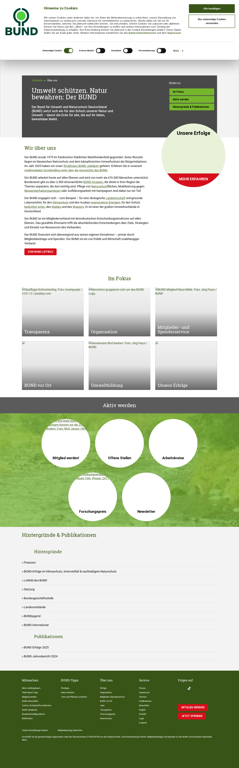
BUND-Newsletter (30, 701)
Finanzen (30, 562)
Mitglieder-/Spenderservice (112, 697)
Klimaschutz (60, 202)
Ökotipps (65, 688)
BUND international (36, 625)
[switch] (100, 50)
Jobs (102, 705)
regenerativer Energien (105, 202)
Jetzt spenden (191, 716)
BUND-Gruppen (93, 182)
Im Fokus (178, 91)
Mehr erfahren (193, 179)
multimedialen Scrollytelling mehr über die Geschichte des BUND (65, 170)
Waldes (56, 207)
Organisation (106, 692)
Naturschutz (99, 186)
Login (141, 718)
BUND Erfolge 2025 (36, 647)
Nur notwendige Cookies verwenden (212, 21)
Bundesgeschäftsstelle (38, 598)
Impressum (174, 32)
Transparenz (106, 710)
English (142, 710)
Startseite (37, 80)
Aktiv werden (181, 99)
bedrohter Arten (34, 207)
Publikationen (145, 701)
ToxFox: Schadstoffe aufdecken (36, 705)
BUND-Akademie (29, 710)
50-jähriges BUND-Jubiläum (81, 166)
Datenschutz (106, 718)
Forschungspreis (107, 714)
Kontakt (142, 714)
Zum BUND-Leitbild (40, 251)
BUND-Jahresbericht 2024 (41, 656)
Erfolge (103, 688)
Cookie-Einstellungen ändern (35, 730)
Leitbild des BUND (35, 580)
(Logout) (143, 722)
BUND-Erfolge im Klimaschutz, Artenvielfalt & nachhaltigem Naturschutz (70, 571)
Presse (142, 688)
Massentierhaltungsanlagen (42, 190)
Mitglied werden (29, 697)
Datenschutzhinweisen (142, 32)
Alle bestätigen (211, 8)
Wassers (78, 207)
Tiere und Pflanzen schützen (74, 697)
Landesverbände (35, 607)
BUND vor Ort (106, 701)
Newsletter (144, 705)
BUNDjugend (32, 616)
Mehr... (25, 740)
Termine (142, 697)
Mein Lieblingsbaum (31, 688)
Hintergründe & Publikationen (191, 106)
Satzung (29, 589)
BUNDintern (27, 718)
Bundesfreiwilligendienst (33, 714)
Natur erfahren (67, 692)
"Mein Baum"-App (30, 692)
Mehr (176, 50)
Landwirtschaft (115, 198)
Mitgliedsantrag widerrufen (70, 730)
